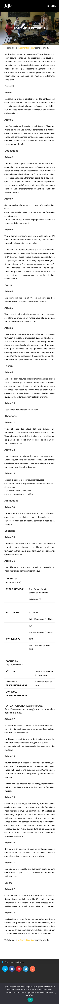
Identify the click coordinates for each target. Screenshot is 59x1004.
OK (30, 1000)
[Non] (55, 993)
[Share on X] (5, 969)
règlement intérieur (26, 48)
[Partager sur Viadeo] (32, 969)
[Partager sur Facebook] (12, 969)
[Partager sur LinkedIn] (25, 969)
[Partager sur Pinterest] (19, 969)
